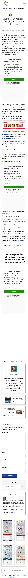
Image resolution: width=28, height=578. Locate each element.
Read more (8, 538)
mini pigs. (18, 387)
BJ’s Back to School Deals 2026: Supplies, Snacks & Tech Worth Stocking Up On (20, 527)
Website (4, 467)
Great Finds (19, 361)
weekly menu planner (8, 138)
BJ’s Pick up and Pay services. (13, 225)
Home (3, 8)
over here (21, 50)
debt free (16, 382)
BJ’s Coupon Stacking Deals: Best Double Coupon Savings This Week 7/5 (20, 551)
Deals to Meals (11, 361)
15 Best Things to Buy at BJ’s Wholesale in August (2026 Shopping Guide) (7, 527)
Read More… (12, 512)
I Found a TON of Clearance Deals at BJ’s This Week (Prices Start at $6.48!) (7, 552)
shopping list (14, 155)
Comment (5, 432)
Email (4, 460)
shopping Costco (9, 383)
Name (4, 452)
